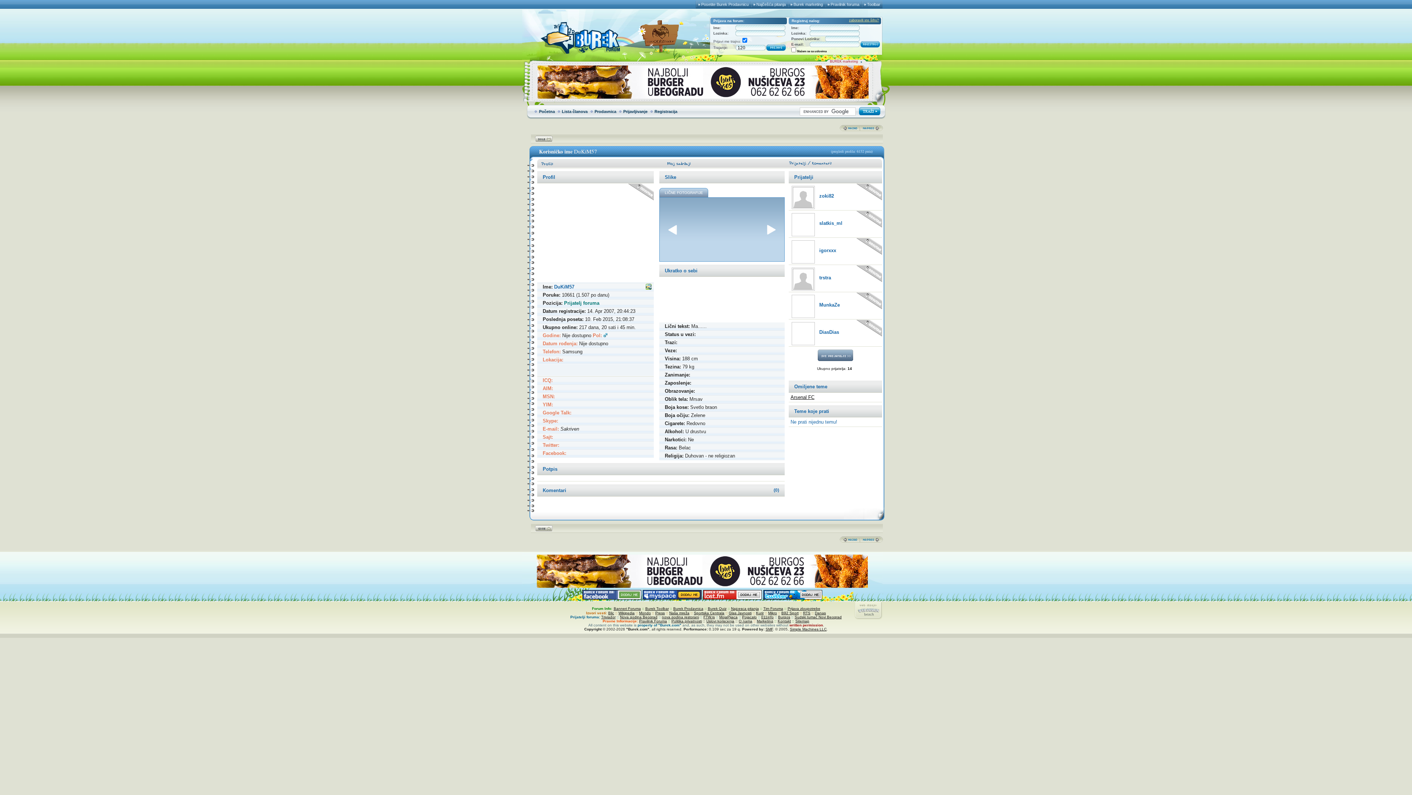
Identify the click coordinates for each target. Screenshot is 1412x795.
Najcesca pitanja (745, 609)
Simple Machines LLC (808, 629)
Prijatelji (803, 177)
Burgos (784, 617)
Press (660, 613)
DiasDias (829, 332)
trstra (825, 277)
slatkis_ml (830, 223)
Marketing (765, 621)
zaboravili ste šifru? (864, 20)
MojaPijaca (728, 617)
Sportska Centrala (709, 613)
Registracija (666, 111)
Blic (611, 613)
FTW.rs (709, 617)
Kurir (760, 613)
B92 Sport (790, 613)
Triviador (608, 617)
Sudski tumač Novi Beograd (818, 617)
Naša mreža (679, 613)
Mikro (772, 613)
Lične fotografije (684, 193)
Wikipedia (626, 613)
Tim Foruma (773, 609)
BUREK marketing (844, 61)
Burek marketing (808, 4)
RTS (806, 613)
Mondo (645, 613)
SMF (769, 629)
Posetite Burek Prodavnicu (725, 4)
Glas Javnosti (740, 613)
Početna (547, 111)
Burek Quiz (717, 609)
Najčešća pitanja (771, 4)
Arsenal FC (802, 397)
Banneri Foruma (627, 609)
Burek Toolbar (657, 609)
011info (767, 617)
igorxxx (827, 250)
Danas (820, 613)
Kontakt (784, 621)
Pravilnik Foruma (653, 621)
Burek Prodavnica (688, 609)
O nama (745, 621)
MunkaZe (829, 305)
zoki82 (826, 196)
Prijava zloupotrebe (804, 609)
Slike (670, 177)
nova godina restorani (680, 617)
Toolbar (873, 4)
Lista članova (575, 111)
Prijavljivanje (635, 111)
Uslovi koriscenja (720, 621)
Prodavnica (605, 111)
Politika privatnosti (686, 621)
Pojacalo (749, 617)
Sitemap (802, 621)
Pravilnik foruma (845, 4)
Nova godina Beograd (638, 617)
